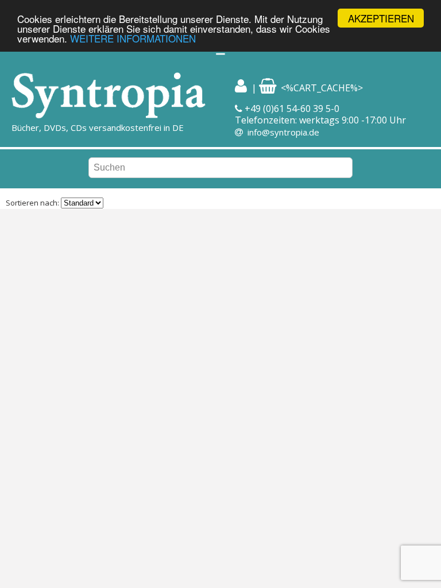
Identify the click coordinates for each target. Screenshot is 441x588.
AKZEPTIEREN (381, 18)
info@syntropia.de (283, 132)
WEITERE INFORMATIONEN (133, 38)
